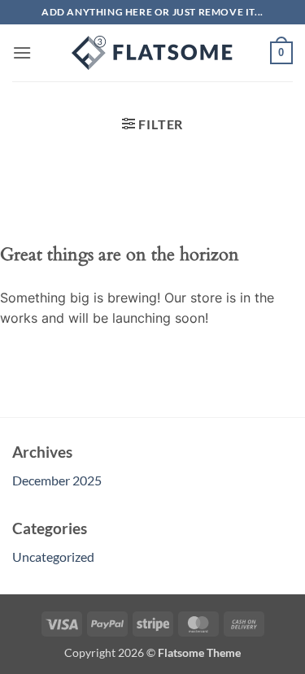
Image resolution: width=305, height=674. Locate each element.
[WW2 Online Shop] (153, 53)
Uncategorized (53, 556)
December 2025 (57, 480)
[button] (22, 52)
